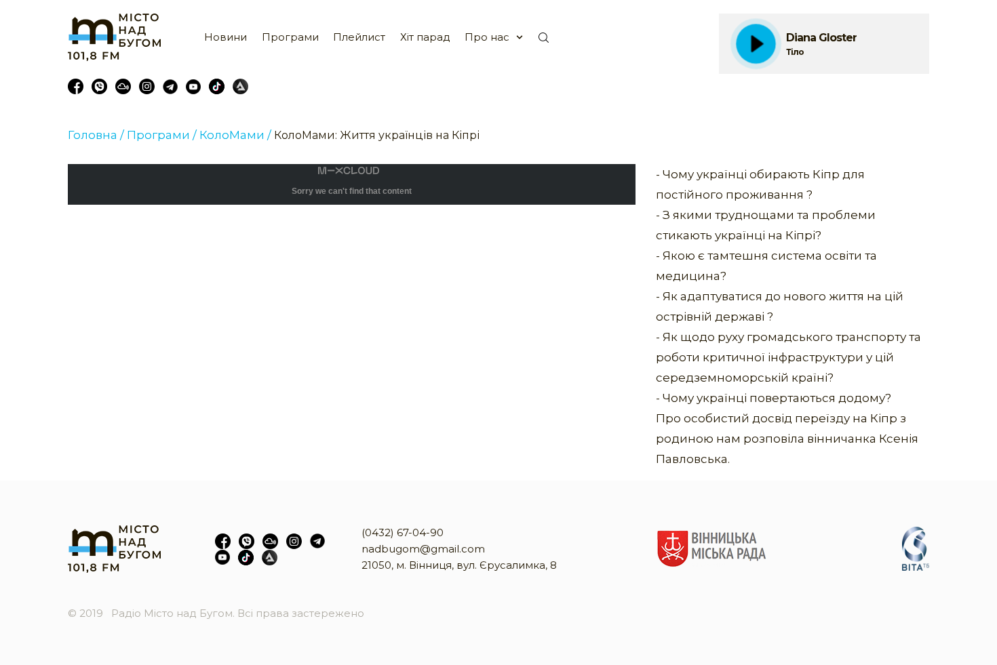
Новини (225, 37)
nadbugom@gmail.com (423, 548)
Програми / (162, 135)
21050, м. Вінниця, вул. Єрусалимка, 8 (459, 565)
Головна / (96, 135)
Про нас (487, 37)
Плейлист (359, 37)
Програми (290, 37)
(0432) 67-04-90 (402, 532)
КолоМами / (235, 135)
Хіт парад (425, 37)
